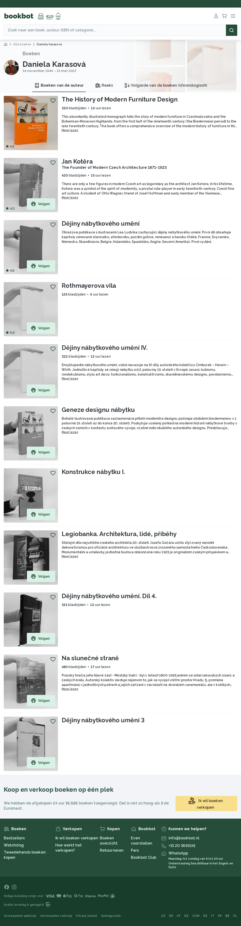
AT (179, 916)
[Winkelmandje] (224, 16)
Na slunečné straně (90, 658)
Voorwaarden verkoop (56, 916)
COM (196, 916)
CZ (163, 916)
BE (227, 916)
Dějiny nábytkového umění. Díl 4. (109, 596)
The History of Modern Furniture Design (120, 99)
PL (235, 916)
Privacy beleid (86, 916)
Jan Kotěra (77, 161)
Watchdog (14, 845)
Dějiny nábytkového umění (101, 223)
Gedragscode (111, 916)
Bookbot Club (143, 857)
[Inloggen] (216, 16)
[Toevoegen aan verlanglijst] (53, 100)
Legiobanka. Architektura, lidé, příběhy (119, 533)
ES (205, 916)
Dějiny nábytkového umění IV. (105, 347)
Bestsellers (14, 838)
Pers (135, 850)
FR (220, 916)
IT (212, 916)
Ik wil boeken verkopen (76, 838)
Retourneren (112, 850)
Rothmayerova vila (89, 285)
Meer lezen (70, 130)
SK (171, 916)
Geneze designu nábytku (98, 409)
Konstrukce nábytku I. (93, 471)
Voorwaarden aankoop (20, 916)
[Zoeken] (231, 30)
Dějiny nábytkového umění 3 (103, 720)
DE (186, 916)
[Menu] (233, 16)
